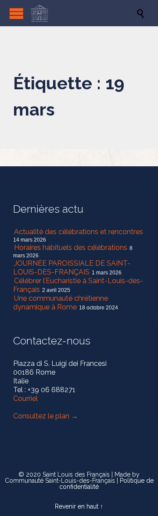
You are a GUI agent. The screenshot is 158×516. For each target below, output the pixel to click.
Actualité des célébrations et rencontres (78, 232)
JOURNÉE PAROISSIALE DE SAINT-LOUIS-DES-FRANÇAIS (71, 267)
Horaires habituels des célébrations (70, 247)
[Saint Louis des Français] (83, 13)
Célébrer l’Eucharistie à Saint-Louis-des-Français (78, 285)
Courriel (25, 398)
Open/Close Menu (16, 13)
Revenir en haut (76, 506)
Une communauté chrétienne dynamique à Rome (60, 302)
